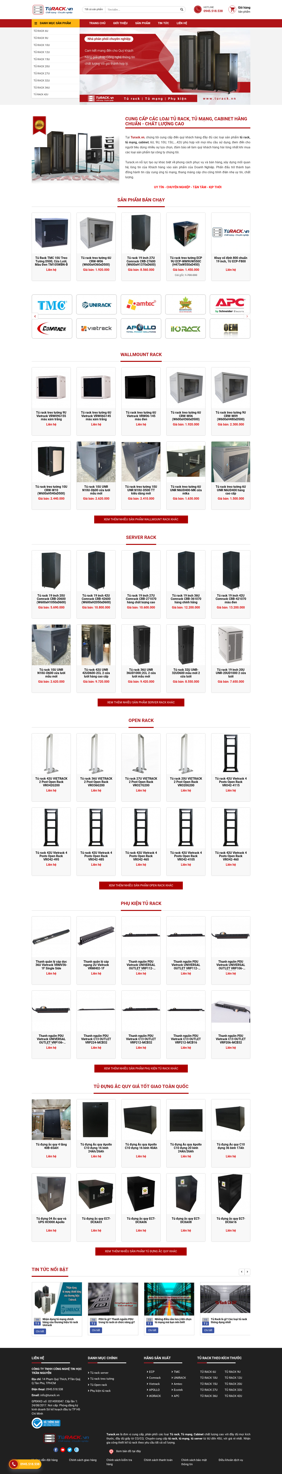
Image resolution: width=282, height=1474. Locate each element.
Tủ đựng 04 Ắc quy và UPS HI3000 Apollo (51, 1220)
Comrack (155, 1378)
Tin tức (163, 23)
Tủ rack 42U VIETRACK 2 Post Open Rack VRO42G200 (51, 782)
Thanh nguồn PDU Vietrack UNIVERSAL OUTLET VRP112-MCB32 (141, 967)
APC (176, 1396)
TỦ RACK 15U (209, 1384)
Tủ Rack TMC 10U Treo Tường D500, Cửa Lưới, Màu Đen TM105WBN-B (230, 261)
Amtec (178, 1384)
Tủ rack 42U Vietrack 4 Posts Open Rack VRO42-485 (96, 856)
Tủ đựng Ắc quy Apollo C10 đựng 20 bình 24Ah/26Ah (186, 1148)
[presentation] (35, 316)
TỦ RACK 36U (209, 1396)
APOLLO (154, 1390)
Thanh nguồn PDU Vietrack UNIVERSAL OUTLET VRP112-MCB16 (186, 967)
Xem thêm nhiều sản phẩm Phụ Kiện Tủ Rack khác (141, 1068)
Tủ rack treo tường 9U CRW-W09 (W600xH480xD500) (231, 416)
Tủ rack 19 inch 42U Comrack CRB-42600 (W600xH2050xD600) (96, 599)
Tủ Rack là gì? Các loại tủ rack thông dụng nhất (173, 1321)
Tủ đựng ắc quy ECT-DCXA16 (231, 1220)
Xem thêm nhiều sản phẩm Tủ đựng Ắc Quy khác (141, 1251)
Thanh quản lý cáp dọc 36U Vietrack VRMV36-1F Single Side (51, 965)
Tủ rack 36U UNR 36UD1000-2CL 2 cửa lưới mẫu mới (141, 673)
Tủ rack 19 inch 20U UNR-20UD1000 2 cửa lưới (231, 673)
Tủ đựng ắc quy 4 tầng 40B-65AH (51, 1146)
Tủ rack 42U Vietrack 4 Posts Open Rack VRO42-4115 (231, 782)
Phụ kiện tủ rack (100, 1391)
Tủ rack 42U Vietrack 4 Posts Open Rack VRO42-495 (51, 856)
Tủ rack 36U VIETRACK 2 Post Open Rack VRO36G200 (96, 782)
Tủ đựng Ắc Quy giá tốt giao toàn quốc (141, 1086)
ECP (151, 1372)
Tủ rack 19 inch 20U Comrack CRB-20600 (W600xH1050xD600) (51, 599)
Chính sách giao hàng (82, 1460)
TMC (177, 1372)
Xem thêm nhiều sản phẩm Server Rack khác (141, 702)
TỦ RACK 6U (208, 1372)
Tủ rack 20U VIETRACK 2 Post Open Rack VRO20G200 (186, 782)
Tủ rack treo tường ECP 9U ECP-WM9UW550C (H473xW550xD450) (141, 261)
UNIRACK (180, 1378)
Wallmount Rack (141, 354)
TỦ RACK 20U (233, 1384)
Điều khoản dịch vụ (231, 1460)
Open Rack (141, 720)
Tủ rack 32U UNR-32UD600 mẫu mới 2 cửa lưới (186, 673)
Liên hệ (182, 23)
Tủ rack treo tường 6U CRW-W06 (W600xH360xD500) (51, 261)
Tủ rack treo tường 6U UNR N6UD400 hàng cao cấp (231, 490)
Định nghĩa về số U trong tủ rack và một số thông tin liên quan (228, 1322)
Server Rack (141, 537)
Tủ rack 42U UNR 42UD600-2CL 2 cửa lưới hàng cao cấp (96, 673)
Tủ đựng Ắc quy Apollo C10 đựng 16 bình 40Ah (141, 1146)
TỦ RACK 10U (209, 1378)
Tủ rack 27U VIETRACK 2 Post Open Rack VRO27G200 (141, 782)
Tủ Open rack (98, 1385)
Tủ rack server (99, 1373)
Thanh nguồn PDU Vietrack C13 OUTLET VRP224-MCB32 (96, 1039)
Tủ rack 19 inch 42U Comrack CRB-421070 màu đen (231, 599)
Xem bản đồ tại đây (128, 1451)
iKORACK (155, 1396)
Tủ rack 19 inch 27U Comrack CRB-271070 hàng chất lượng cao (141, 599)
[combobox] (93, 9)
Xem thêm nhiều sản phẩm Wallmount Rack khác (141, 519)
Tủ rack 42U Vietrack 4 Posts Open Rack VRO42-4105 (186, 856)
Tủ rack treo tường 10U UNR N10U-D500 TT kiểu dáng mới (141, 490)
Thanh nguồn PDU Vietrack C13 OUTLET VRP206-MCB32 (231, 1039)
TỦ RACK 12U (233, 1378)
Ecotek (178, 1390)
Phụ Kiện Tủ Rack (141, 903)
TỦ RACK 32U (233, 1390)
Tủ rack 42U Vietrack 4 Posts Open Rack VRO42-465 (141, 856)
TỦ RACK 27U (209, 1390)
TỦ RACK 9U (233, 1372)
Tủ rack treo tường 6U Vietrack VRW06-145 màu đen (141, 416)
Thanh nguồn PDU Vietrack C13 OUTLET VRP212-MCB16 (186, 1039)
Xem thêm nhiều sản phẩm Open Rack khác (141, 885)
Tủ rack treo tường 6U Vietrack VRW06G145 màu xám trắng (96, 416)
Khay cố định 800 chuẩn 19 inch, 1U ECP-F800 (185, 259)
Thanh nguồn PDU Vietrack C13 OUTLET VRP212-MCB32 (141, 1039)
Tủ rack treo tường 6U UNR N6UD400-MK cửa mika (186, 490)
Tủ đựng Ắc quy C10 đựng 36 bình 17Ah (231, 1146)
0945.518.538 (30, 1464)
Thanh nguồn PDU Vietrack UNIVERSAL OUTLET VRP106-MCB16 (51, 1041)
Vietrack (154, 1384)
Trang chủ (97, 23)
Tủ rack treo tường (102, 1378)
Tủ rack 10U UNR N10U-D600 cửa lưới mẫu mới (96, 490)
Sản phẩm (142, 23)
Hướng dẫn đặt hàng (45, 1460)
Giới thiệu (120, 23)
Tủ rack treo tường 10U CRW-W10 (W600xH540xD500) (51, 490)
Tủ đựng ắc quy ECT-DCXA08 (186, 1220)
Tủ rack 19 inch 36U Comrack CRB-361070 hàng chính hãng (186, 599)
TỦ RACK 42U (233, 1396)
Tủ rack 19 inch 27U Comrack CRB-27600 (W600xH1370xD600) (96, 261)
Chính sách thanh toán (158, 1460)
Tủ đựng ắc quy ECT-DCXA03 (96, 1220)
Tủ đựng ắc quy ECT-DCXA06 (141, 1220)
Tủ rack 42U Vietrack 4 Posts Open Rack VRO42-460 (231, 856)
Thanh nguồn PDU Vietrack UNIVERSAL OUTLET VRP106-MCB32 (230, 967)
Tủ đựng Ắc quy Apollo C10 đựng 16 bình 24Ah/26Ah (96, 1148)
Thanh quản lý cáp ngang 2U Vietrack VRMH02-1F (96, 965)
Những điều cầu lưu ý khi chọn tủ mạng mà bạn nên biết (117, 1321)
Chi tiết (40, 1330)
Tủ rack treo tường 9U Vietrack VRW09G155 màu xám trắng (51, 416)
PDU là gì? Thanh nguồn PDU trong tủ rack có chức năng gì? (60, 1321)
